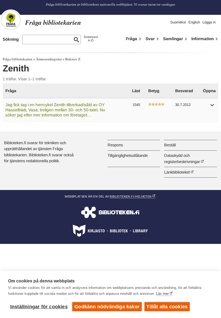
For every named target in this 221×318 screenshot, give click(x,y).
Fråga (131, 38)
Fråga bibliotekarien (17, 59)
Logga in (209, 22)
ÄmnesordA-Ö (91, 38)
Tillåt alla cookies (167, 306)
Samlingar (173, 38)
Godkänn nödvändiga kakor (107, 306)
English (194, 22)
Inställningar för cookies (39, 306)
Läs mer (162, 294)
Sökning (11, 39)
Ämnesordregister (49, 59)
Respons (115, 145)
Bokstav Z (72, 59)
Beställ (170, 145)
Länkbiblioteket (177, 172)
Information (202, 38)
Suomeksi (178, 22)
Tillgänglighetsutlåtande (128, 155)
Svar (150, 38)
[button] (212, 107)
